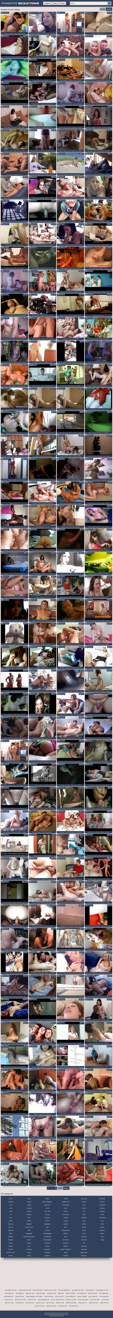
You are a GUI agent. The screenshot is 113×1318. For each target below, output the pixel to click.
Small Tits (84, 1240)
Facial (29, 1252)
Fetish (47, 1208)
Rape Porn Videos (70, 1293)
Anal (10, 1205)
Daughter (29, 1224)
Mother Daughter (65, 1249)
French (47, 1221)
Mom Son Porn (32, 1299)
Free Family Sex (81, 1293)
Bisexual (10, 1230)
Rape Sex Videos (40, 1293)
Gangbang (47, 1224)
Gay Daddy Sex (20, 1293)
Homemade (65, 1205)
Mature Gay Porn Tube (25, 1290)
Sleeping (84, 1236)
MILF (65, 1227)
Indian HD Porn (104, 1302)
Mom (65, 1236)
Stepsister (84, 1255)
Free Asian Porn (30, 1302)
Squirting (84, 1249)
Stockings (102, 1198)
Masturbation (66, 1230)
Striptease (102, 1205)
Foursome (47, 1217)
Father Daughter (47, 1202)
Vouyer (102, 1227)
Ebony (29, 1243)
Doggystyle (29, 1233)
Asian (10, 1211)
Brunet (11, 1255)
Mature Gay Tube (37, 1290)
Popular (62, 3)
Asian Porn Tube (9, 1302)
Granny (47, 1246)
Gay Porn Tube (40, 1302)
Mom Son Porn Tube (20, 1299)
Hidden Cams (66, 1202)
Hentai (66, 1198)
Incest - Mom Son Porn (57, 1299)
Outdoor (83, 1208)
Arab (10, 1208)
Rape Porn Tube (30, 1293)
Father (47, 1198)
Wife (102, 1236)
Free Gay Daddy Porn (64, 1290)
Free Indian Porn (73, 1306)
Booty (10, 1243)
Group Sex (47, 1249)
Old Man (65, 1255)
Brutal (29, 1198)
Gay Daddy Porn (90, 1290)
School (84, 1230)
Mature (66, 1233)
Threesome (102, 1217)
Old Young (84, 1198)
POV (84, 1211)
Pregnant (84, 1217)
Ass (11, 1214)
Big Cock (10, 1224)
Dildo (29, 1230)
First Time (47, 1211)
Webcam (102, 1230)
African (11, 1198)
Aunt (10, 1217)
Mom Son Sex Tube (71, 1299)
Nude (65, 1252)
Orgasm (84, 1202)
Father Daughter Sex (43, 1299)
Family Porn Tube (92, 1293)
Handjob (47, 1252)
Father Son (47, 1205)
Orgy (83, 1205)
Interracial (66, 1214)
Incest (65, 1208)
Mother (65, 1246)
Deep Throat (29, 1227)
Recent (109, 9)
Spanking (84, 1246)
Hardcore (47, 1255)
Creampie (29, 1208)
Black (10, 1233)
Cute (29, 1217)
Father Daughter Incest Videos (34, 1296)
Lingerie (65, 1224)
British (11, 1246)
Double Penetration (29, 1236)
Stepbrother (84, 1252)
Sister (84, 1233)
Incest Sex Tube (48, 1296)
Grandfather (47, 1236)
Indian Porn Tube (39, 1306)
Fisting (47, 1214)
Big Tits (11, 1227)
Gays (47, 1227)
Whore (102, 1233)
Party (84, 1214)
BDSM (10, 1221)
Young (102, 1240)
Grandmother (47, 1240)
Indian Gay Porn (82, 1302)
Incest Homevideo (83, 1299)
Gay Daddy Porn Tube (11, 1290)
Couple (29, 1205)
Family (29, 1255)
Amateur (10, 1202)
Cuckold (29, 1211)
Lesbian (65, 1217)
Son (84, 1243)
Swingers (102, 1211)
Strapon (102, 1202)
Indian (66, 1211)
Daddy (29, 1221)
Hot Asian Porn (19, 1302)
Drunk (29, 1240)
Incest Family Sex (93, 1296)
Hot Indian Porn (62, 1306)
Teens (102, 1214)
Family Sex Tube (19, 1296)
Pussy (84, 1221)
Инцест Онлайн (82, 1296)
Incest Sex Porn (59, 1296)
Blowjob (10, 1240)
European (29, 1249)
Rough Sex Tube (51, 1293)
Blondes (10, 1236)
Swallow (102, 1208)
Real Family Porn (8, 1296)
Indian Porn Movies (71, 1302)
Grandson (47, 1243)
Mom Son (65, 1243)
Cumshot (29, 1214)
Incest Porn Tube (95, 1299)
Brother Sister (11, 1252)
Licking (66, 1221)
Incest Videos (105, 1299)
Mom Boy (65, 1240)
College (29, 1202)
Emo (29, 1246)
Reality (84, 1224)
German (47, 1230)
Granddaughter (47, 1233)
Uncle (102, 1224)
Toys (102, 1221)
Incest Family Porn (71, 1296)
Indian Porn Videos (51, 1306)
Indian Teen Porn (93, 1302)
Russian (84, 1227)
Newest (55, 3)
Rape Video (61, 1293)
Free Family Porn (103, 1293)
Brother (10, 1249)
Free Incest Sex (8, 1299)
